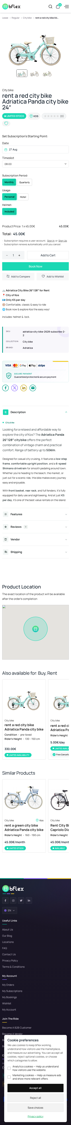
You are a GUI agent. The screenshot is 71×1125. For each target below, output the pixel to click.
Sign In (51, 240)
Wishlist (6, 1003)
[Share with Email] (32, 388)
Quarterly (24, 182)
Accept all (35, 1088)
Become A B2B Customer (16, 1027)
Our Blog (7, 935)
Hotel (23, 197)
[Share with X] (14, 388)
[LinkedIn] (29, 900)
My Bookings (9, 997)
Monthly (9, 182)
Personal (9, 196)
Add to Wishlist (55, 276)
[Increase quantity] (19, 255)
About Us (7, 929)
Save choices (35, 1107)
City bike (27, 17)
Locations (8, 942)
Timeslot (8, 158)
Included (9, 211)
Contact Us (9, 954)
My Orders (8, 984)
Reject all (35, 1097)
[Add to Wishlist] (6, 123)
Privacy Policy (10, 960)
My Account (9, 1009)
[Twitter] (21, 900)
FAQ (4, 948)
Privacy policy (35, 1116)
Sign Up (62, 240)
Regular (15, 17)
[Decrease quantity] (7, 255)
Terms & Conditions (13, 966)
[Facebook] (5, 900)
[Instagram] (13, 900)
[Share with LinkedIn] (23, 388)
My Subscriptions (12, 991)
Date (5, 143)
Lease (5, 17)
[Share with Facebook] (5, 388)
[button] (35, 164)
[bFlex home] (13, 889)
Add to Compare (20, 276)
